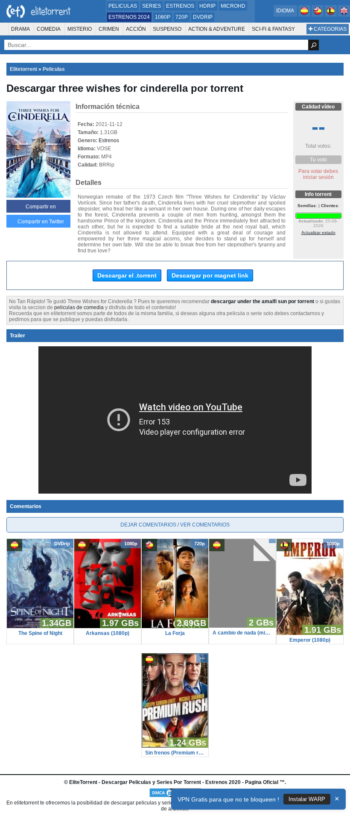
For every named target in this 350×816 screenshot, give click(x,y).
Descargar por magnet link (210, 275)
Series (151, 6)
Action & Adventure (216, 29)
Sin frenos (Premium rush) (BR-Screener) (175, 753)
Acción (136, 29)
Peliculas (122, 6)
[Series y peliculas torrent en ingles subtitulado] (318, 15)
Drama (20, 29)
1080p (162, 17)
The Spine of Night (40, 633)
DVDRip (203, 17)
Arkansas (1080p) (107, 633)
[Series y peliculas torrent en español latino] (331, 15)
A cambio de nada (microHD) (242, 633)
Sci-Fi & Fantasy (273, 29)
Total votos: (318, 146)
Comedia (49, 29)
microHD (233, 6)
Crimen (109, 29)
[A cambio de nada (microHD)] (242, 626)
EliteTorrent (83, 782)
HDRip (207, 6)
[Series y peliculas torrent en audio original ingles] (344, 15)
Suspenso (167, 29)
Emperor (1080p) (309, 640)
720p (181, 17)
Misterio (79, 29)
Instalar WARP (307, 799)
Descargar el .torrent (127, 275)
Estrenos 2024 (129, 17)
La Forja (175, 633)
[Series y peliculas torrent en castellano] (305, 15)
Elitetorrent (23, 69)
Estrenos (180, 6)
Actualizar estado (318, 232)
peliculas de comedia (79, 307)
